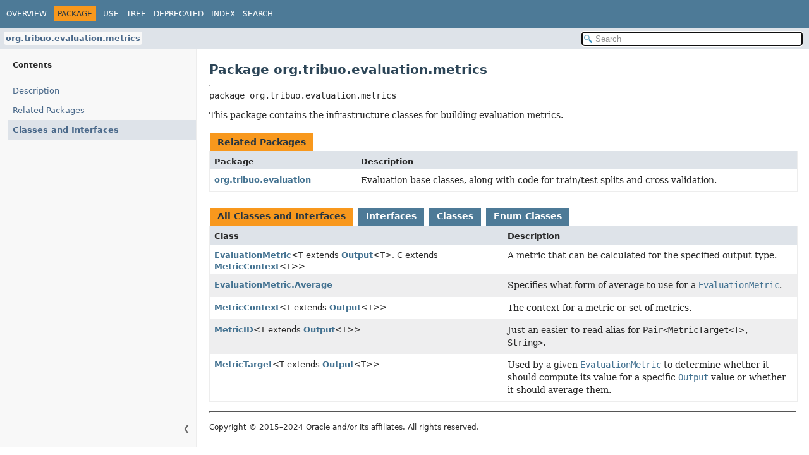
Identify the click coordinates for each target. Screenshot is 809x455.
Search (258, 13)
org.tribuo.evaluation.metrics (73, 38)
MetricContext (246, 266)
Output (357, 255)
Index (223, 13)
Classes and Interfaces (66, 130)
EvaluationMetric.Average (273, 284)
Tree (136, 13)
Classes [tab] (455, 216)
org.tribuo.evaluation (262, 180)
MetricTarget (243, 364)
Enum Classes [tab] (528, 216)
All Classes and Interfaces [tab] (281, 216)
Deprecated (179, 13)
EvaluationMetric (252, 255)
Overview (26, 13)
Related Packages (49, 110)
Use (111, 13)
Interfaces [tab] (391, 216)
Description (36, 90)
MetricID (233, 329)
